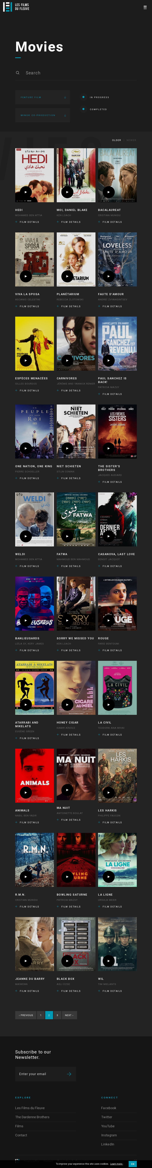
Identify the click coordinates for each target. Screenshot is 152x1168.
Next (69, 1015)
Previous (26, 1015)
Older (116, 140)
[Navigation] (145, 7)
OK (132, 1164)
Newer (131, 140)
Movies (39, 47)
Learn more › (116, 1164)
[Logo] (16, 7)
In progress (99, 97)
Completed (98, 109)
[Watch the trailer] (26, 192)
